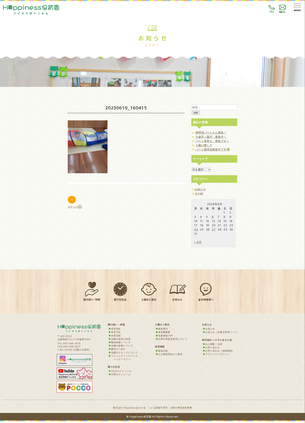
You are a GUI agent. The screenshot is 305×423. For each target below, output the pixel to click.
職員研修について (120, 342)
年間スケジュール (120, 374)
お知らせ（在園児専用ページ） (222, 332)
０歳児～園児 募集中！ (210, 137)
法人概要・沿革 (213, 344)
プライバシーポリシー (217, 354)
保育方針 (116, 332)
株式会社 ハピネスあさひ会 (217, 340)
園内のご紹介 (118, 349)
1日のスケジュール (121, 371)
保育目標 (116, 335)
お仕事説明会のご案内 (170, 354)
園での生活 (114, 367)
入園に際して (203, 145)
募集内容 (163, 351)
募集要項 (163, 328)
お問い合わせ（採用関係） (220, 351)
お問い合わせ (212, 347)
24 (196, 229)
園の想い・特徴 (116, 324)
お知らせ (200, 189)
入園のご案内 (162, 324)
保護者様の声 (165, 335)
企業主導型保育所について (172, 339)
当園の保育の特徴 (120, 339)
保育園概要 (164, 332)
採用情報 (160, 346)
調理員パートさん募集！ (210, 132)
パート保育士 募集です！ (212, 141)
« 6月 (198, 242)
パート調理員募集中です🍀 (212, 149)
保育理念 (116, 328)
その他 (199, 193)
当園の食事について (122, 345)
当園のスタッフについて (124, 352)
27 (214, 229)
